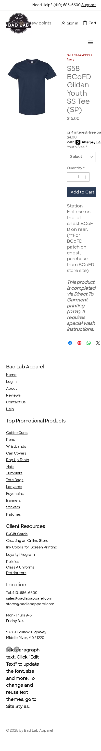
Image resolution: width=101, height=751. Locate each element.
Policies (12, 561)
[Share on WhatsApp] (89, 343)
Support (88, 5)
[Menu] (91, 42)
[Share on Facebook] (70, 343)
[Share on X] (98, 343)
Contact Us (15, 402)
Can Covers (16, 453)
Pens (10, 439)
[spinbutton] (78, 177)
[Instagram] (16, 649)
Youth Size (77, 147)
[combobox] (81, 157)
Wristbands (16, 446)
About (11, 388)
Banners (13, 500)
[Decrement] (71, 177)
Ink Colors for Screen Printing (31, 547)
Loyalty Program (20, 554)
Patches (13, 514)
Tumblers (14, 473)
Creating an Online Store (27, 540)
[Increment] (86, 177)
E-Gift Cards (16, 534)
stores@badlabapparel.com (30, 604)
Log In (11, 381)
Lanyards (14, 487)
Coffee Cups (16, 433)
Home (11, 375)
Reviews (13, 395)
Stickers (13, 507)
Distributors (16, 573)
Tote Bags (14, 480)
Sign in (72, 23)
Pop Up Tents (17, 460)
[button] (85, 22)
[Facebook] (9, 649)
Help (10, 409)
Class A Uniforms (20, 567)
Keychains (15, 493)
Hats (10, 467)
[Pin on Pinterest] (79, 343)
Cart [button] (92, 23)
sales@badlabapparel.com (29, 598)
